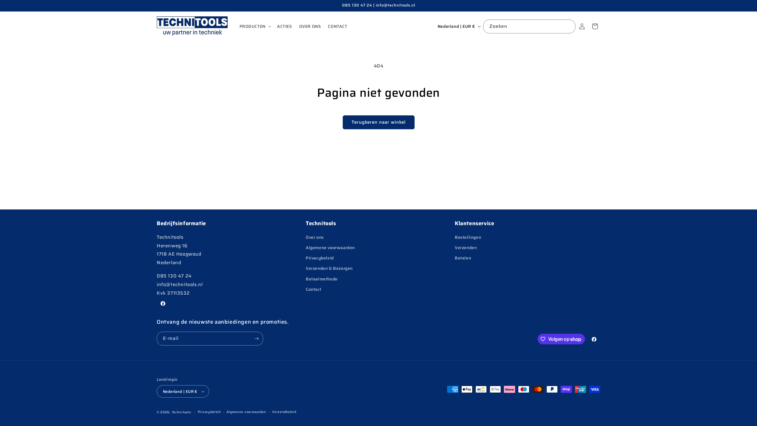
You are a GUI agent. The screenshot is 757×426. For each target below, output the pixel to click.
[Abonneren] (256, 339)
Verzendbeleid (284, 411)
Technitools (181, 412)
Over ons (315, 237)
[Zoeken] (568, 26)
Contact (313, 289)
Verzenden (466, 247)
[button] (255, 26)
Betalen (463, 258)
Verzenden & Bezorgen (329, 268)
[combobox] (529, 26)
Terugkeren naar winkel (379, 122)
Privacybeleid (320, 258)
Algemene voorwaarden (330, 247)
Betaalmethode (322, 279)
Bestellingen (468, 237)
